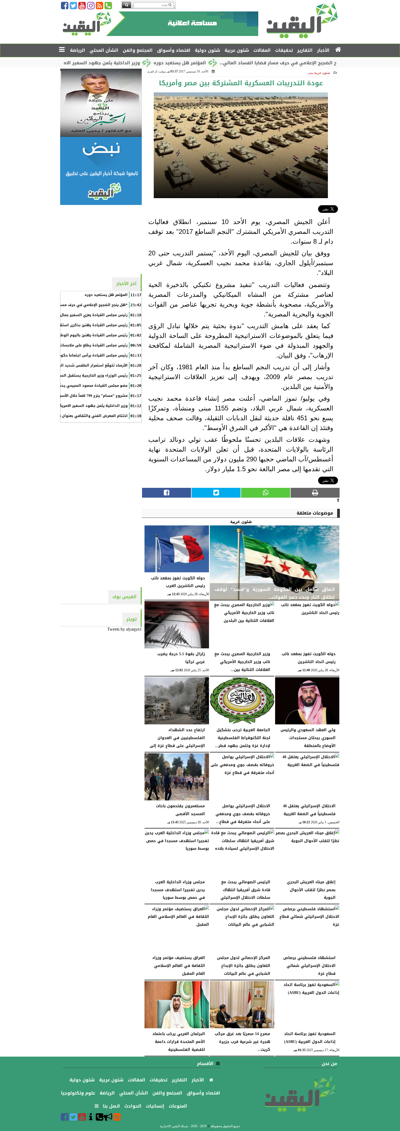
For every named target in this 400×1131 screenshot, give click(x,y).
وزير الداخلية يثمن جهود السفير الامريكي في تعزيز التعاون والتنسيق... (98, 63)
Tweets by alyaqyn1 (124, 629)
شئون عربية (322, 73)
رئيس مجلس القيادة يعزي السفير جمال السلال (87, 315)
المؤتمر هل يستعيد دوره (213, 63)
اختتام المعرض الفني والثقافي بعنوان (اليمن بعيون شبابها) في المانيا (67, 416)
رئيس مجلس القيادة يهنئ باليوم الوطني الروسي (84, 335)
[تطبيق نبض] (101, 171)
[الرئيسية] (338, 50)
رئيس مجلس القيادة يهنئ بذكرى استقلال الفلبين (84, 325)
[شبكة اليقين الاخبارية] (101, 103)
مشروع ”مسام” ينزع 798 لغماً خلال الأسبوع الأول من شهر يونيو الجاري (68, 395)
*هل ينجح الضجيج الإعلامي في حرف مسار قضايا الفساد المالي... (320, 63)
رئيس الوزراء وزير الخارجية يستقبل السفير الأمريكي (83, 375)
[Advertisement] (101, 239)
